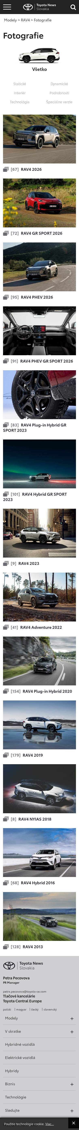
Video (6, 21)
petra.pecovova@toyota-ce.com (24, 991)
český (34, 1009)
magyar (21, 1009)
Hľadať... (7, 32)
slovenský (50, 1009)
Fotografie (6, 14)
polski (7, 1009)
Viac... (49, 1123)
